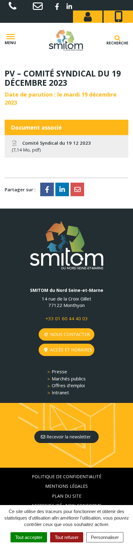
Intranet (60, 392)
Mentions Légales (66, 486)
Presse (59, 371)
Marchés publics (69, 378)
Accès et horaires (70, 350)
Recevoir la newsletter (68, 437)
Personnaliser (105, 537)
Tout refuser (67, 537)
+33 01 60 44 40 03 (66, 318)
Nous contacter (69, 334)
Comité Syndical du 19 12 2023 (52, 146)
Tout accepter (28, 537)
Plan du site (66, 496)
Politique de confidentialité (66, 476)
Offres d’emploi (68, 385)
